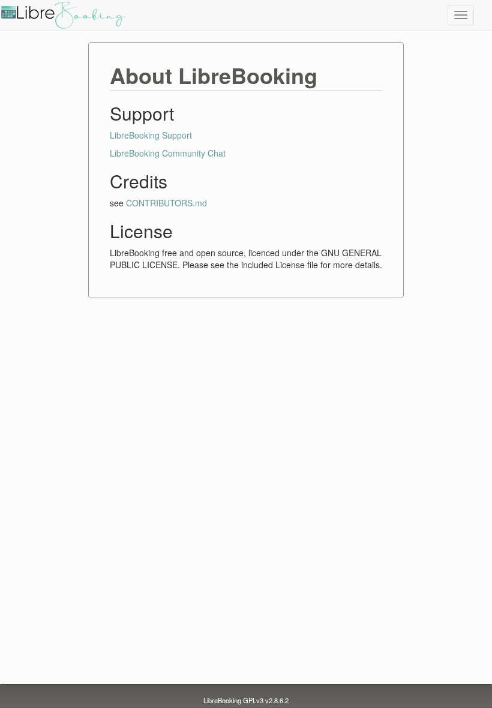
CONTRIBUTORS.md (166, 203)
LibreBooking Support (151, 135)
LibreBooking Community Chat (168, 153)
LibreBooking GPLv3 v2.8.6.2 (246, 700)
